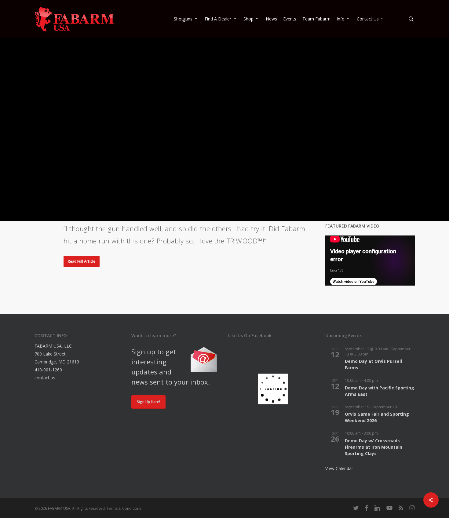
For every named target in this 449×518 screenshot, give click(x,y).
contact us (45, 378)
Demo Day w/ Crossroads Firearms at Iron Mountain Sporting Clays (373, 447)
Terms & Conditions (124, 508)
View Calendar (339, 468)
